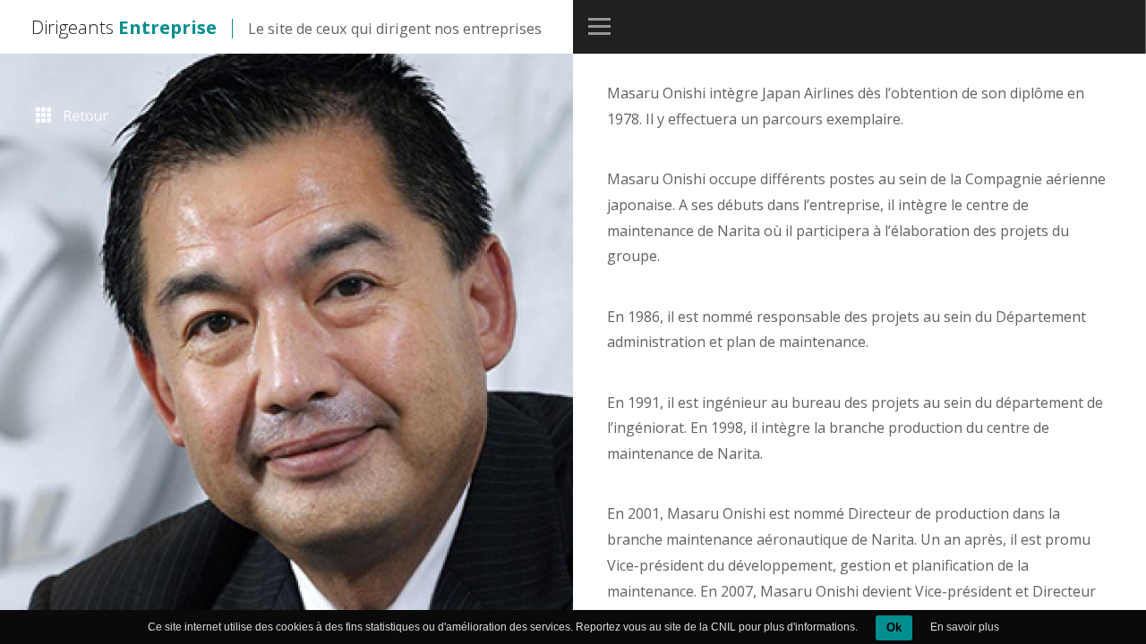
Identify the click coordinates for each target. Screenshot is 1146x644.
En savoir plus (964, 627)
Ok (894, 627)
